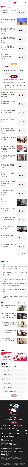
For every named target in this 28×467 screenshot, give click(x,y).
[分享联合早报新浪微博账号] (10, 433)
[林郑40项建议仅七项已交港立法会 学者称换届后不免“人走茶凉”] (22, 220)
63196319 (10, 440)
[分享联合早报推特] (10, 431)
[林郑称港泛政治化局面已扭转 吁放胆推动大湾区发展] (22, 95)
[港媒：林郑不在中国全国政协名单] (22, 175)
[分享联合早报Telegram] (2, 433)
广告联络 (14, 425)
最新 (4, 261)
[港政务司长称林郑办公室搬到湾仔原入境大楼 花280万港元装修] (22, 30)
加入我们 (19, 425)
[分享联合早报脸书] (2, 431)
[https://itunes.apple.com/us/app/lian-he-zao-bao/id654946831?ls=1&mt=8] (4, 436)
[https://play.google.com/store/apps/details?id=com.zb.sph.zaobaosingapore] (13, 436)
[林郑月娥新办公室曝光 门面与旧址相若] (22, 12)
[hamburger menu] (2, 3)
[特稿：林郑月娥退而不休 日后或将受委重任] (22, 229)
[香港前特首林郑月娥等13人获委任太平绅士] (22, 238)
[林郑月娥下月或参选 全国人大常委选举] (22, 193)
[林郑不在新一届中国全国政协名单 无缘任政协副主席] (22, 157)
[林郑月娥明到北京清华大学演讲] (22, 122)
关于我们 (3, 425)
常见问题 (3, 428)
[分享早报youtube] (18, 431)
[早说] (22, 202)
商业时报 (14, 451)
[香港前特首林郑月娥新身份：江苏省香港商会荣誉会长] (22, 131)
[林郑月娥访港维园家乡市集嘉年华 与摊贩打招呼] (22, 113)
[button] (18, 85)
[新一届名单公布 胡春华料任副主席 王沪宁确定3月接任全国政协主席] (22, 148)
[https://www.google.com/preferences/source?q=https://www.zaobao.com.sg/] (20, 451)
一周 (24, 302)
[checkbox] (3, 86)
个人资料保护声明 (17, 448)
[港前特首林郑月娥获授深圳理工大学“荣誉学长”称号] (22, 21)
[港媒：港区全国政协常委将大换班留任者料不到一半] (22, 184)
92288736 (15, 444)
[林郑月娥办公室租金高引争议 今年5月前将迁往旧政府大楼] (22, 39)
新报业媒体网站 (4, 448)
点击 (17, 79)
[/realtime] (7, 261)
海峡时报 (10, 451)
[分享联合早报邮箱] (26, 433)
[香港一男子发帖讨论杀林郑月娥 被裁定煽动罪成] (22, 57)
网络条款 (10, 448)
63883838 (8, 442)
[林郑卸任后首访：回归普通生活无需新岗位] (22, 211)
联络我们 (9, 428)
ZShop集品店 (4, 451)
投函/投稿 (14, 428)
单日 (19, 302)
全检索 (23, 448)
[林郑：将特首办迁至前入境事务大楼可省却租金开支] (22, 48)
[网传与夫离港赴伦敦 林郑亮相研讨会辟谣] (22, 246)
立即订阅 (14, 422)
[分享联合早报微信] (18, 433)
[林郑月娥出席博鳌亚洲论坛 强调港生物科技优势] (22, 104)
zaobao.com (11, 459)
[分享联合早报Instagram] (26, 431)
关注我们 (9, 425)
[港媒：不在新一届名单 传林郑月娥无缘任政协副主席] (22, 166)
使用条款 (18, 82)
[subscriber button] (26, 3)
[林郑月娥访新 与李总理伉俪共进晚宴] (22, 139)
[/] (14, 3)
